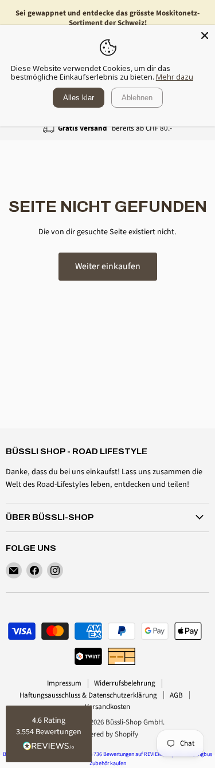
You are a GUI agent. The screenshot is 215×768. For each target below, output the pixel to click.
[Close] (204, 35)
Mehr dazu (174, 77)
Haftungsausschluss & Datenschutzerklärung (88, 695)
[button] (49, 734)
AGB (176, 695)
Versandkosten (107, 707)
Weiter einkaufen (107, 266)
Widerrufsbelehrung (124, 683)
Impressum (64, 683)
